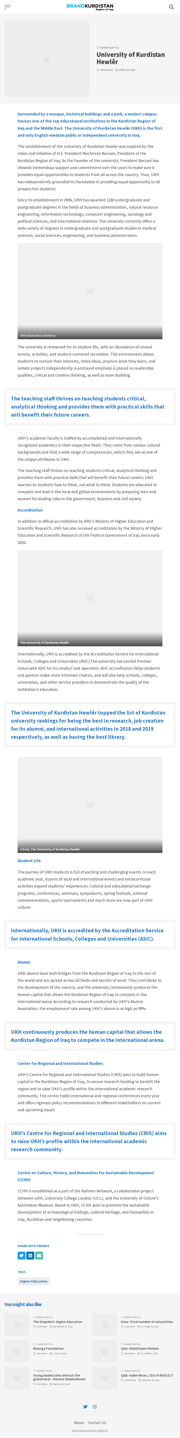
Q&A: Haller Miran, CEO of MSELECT (147, 1375)
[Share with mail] (39, 1256)
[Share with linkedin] (30, 1256)
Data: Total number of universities (147, 1322)
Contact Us (97, 1422)
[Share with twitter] (21, 1256)
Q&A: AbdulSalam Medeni (140, 1348)
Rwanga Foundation (48, 1348)
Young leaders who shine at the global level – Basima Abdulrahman (59, 1377)
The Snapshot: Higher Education (57, 1322)
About (79, 1422)
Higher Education (33, 1281)
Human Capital (109, 47)
